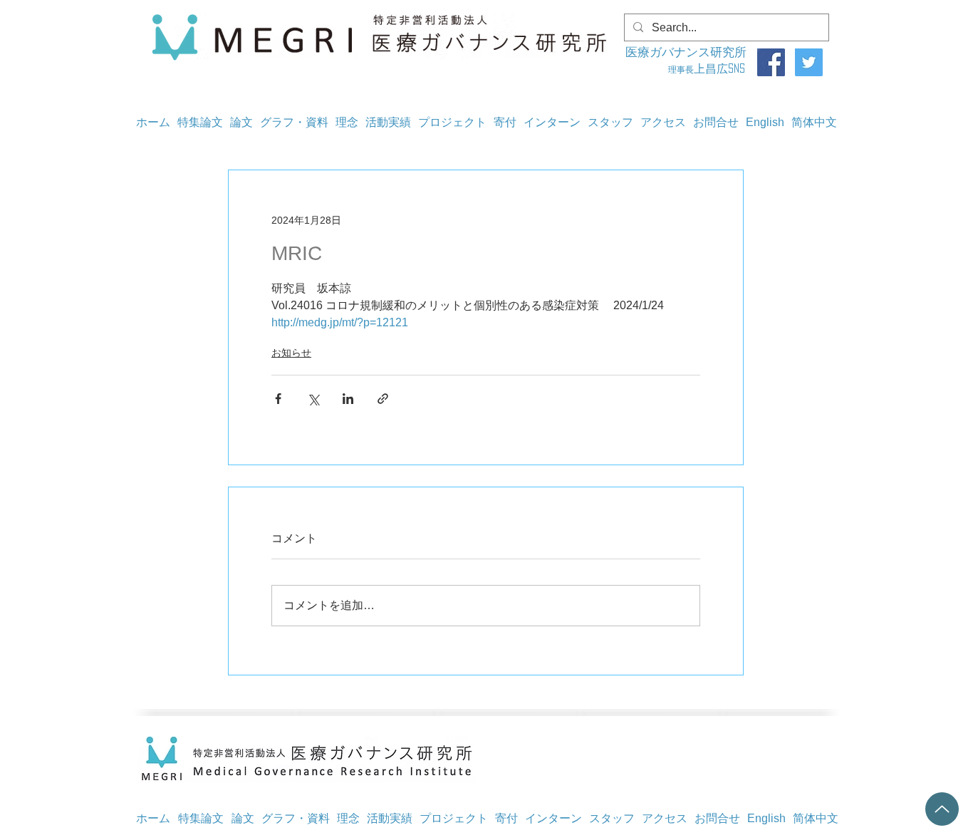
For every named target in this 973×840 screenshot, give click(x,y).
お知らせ (291, 352)
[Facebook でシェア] (278, 398)
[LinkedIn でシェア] (348, 398)
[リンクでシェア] (383, 398)
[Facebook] (771, 62)
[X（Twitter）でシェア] (313, 398)
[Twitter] (809, 62)
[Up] (942, 809)
